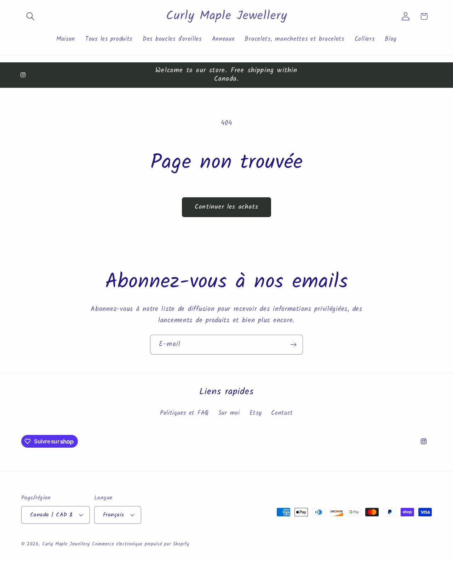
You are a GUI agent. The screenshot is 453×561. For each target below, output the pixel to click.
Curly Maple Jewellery (66, 544)
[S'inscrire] (293, 345)
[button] (30, 16)
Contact (282, 413)
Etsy (256, 413)
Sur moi (229, 413)
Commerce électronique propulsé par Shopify (140, 544)
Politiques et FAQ (184, 413)
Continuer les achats (226, 207)
